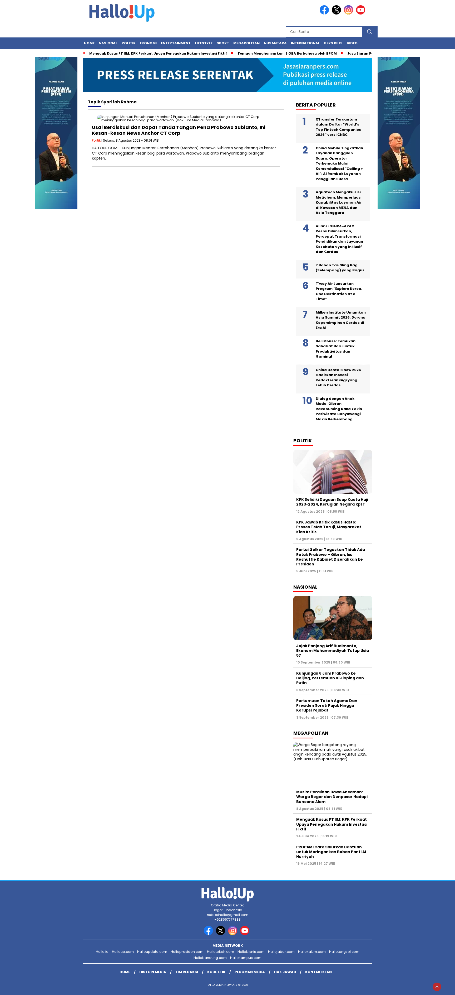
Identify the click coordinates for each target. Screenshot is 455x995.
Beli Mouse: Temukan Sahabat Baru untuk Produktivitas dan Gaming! (335, 349)
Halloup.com (123, 951)
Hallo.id (102, 951)
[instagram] (349, 13)
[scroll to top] (437, 986)
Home (89, 43)
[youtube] (361, 13)
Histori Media (152, 971)
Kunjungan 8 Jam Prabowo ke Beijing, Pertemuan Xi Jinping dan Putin (330, 678)
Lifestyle (203, 43)
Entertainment (176, 43)
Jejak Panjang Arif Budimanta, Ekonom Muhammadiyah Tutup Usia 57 (332, 650)
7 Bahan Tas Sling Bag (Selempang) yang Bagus (340, 268)
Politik (129, 43)
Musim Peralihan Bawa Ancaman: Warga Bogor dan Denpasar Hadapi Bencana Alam (332, 796)
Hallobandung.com (210, 957)
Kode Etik (216, 971)
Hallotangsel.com (344, 951)
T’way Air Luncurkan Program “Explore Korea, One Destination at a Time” (339, 291)
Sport (223, 43)
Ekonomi (148, 43)
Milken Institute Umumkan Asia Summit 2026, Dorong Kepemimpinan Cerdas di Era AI (341, 320)
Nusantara (275, 43)
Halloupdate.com (152, 951)
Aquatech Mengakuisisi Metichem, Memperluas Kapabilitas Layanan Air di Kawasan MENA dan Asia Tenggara (339, 202)
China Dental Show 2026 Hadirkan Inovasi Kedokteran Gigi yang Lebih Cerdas (338, 377)
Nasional (108, 43)
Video (352, 43)
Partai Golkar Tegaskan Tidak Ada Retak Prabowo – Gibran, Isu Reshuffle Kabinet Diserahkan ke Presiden (330, 557)
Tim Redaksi (186, 971)
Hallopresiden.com (187, 951)
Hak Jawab (285, 971)
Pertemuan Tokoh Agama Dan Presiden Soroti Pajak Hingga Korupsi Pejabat (326, 705)
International (305, 43)
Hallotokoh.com (220, 951)
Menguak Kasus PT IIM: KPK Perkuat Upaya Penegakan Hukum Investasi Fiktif (158, 53)
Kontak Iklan (318, 971)
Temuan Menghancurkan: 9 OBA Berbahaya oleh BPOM (287, 53)
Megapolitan (246, 43)
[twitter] (337, 13)
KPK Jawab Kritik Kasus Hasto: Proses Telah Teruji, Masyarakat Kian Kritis (328, 527)
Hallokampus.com (245, 957)
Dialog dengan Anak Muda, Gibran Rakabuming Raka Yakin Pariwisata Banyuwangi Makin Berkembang (339, 409)
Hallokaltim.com (312, 951)
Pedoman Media (250, 971)
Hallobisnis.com (251, 951)
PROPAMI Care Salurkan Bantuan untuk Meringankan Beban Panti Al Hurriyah (331, 851)
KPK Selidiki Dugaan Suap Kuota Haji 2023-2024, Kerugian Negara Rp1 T (332, 502)
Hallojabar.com (281, 951)
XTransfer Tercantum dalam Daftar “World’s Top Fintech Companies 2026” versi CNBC (338, 127)
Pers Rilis (333, 43)
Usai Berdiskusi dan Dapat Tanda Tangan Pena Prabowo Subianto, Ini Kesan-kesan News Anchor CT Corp (178, 130)
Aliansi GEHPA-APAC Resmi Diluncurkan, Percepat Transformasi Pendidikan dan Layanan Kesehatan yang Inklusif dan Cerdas (339, 239)
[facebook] (325, 13)
